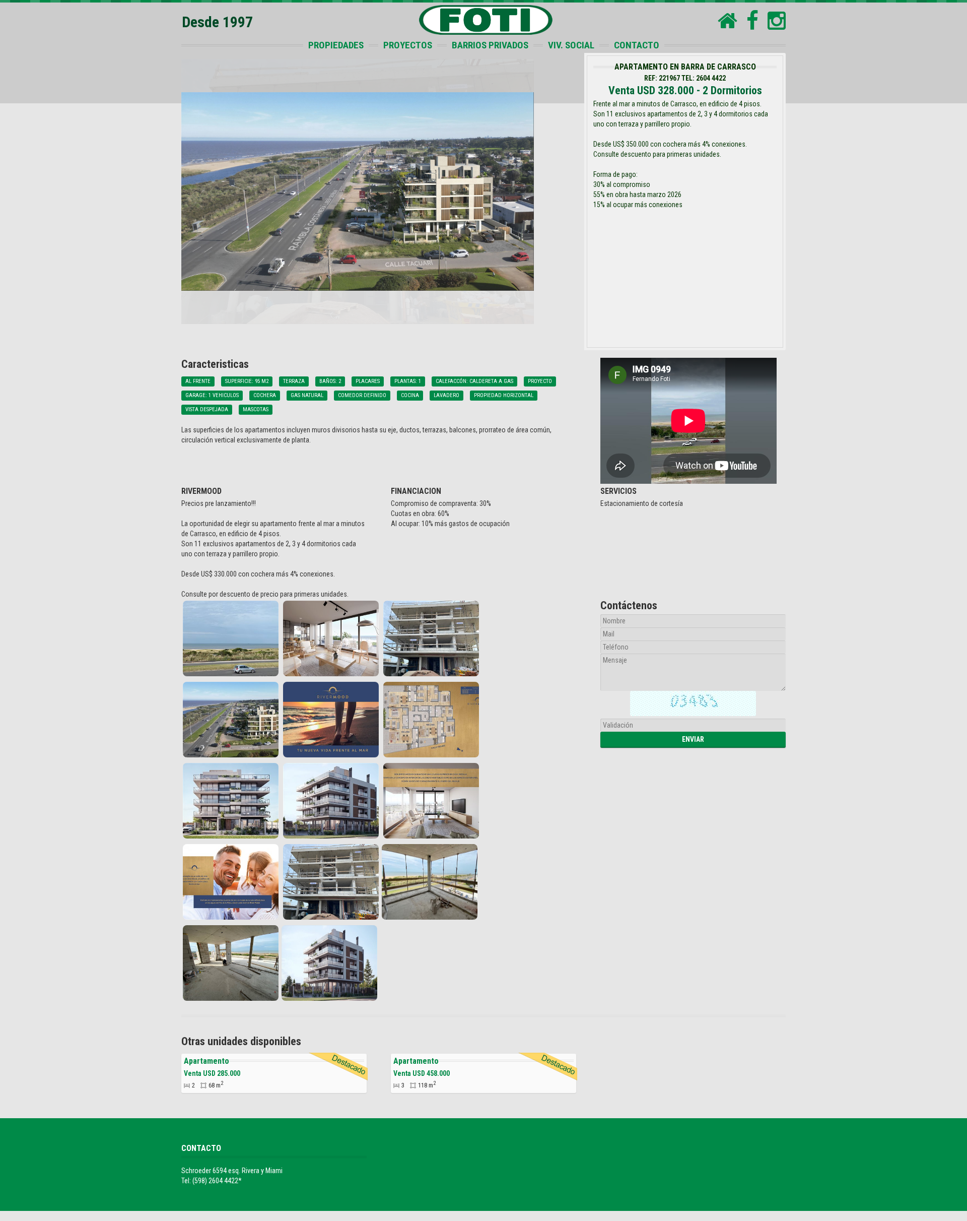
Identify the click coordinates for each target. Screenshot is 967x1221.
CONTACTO (636, 45)
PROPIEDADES (336, 45)
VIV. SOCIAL (571, 45)
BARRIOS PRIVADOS (490, 45)
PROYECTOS (407, 45)
